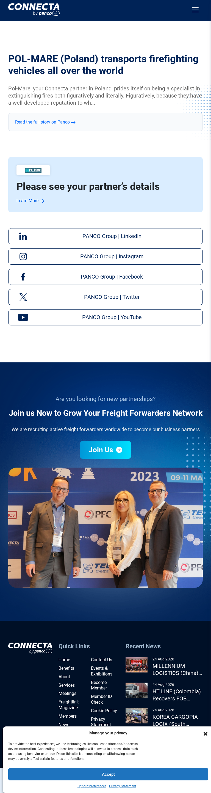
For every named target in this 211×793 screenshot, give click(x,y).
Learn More (28, 200)
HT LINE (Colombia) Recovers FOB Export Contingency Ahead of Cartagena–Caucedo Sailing (176, 695)
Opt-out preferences (91, 786)
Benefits (66, 668)
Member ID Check (101, 699)
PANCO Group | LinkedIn (111, 236)
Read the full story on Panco (43, 122)
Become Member (99, 685)
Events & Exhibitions (101, 671)
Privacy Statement (122, 786)
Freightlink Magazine (69, 704)
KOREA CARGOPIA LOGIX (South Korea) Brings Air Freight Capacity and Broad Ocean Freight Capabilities (177, 721)
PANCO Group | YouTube (112, 317)
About (64, 676)
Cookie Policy (104, 710)
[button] (205, 733)
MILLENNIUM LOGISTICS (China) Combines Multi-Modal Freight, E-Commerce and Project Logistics (175, 670)
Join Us (102, 450)
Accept (108, 774)
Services (67, 685)
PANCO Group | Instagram (112, 256)
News (64, 724)
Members (68, 716)
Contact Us (101, 659)
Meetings (67, 693)
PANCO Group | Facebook (112, 276)
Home (64, 659)
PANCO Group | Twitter (112, 297)
